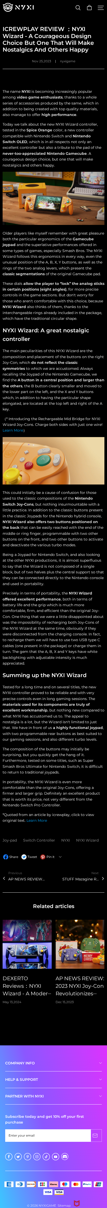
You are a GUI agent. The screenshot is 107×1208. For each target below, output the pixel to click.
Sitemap (64, 1205)
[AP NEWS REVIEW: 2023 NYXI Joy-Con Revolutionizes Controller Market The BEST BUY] (80, 944)
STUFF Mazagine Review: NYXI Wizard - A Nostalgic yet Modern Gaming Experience (80, 879)
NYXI (66, 840)
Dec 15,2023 (65, 1002)
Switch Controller (39, 840)
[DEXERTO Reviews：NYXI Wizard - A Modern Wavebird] (27, 944)
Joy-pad (10, 840)
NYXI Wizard (87, 840)
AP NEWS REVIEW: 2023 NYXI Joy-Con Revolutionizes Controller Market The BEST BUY (26, 879)
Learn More (13, 430)
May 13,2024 (12, 1002)
